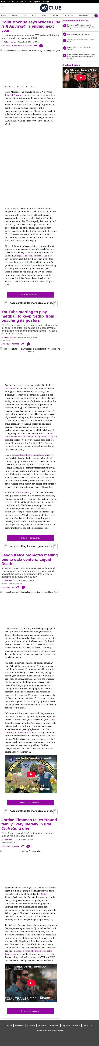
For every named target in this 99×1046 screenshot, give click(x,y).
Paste (2, 1)
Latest (3, 15)
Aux (3, 46)
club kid (15, 846)
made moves (11, 388)
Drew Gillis (8, 581)
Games (56, 15)
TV (24, 15)
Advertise (31, 1025)
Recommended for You (75, 20)
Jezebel (19, 1)
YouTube (15, 344)
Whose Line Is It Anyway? (22, 46)
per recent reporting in (27, 455)
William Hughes (10, 42)
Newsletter (83, 15)
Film (33, 15)
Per (25, 492)
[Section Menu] (2, 8)
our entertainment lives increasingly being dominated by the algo (31, 436)
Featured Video (71, 65)
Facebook (54, 1025)
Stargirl (18, 255)
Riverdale (38, 255)
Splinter (28, 1)
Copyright (66, 1025)
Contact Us (87, 1025)
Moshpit (45, 1)
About (9, 1025)
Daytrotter (37, 1)
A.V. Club (11, 1)
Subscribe (69, 15)
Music (44, 15)
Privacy (76, 1025)
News (14, 15)
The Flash (27, 255)
